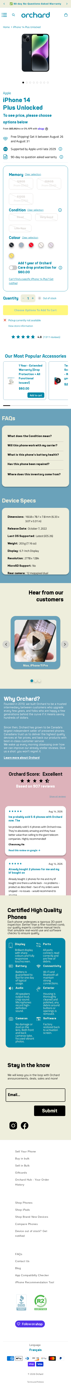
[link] (11, 381)
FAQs (18, 1253)
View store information (20, 326)
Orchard (39, 1374)
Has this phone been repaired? (28, 464)
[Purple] (50, 245)
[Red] (31, 245)
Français (35, 1350)
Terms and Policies (35, 1381)
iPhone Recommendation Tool (34, 1282)
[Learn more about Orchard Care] (60, 267)
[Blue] (21, 245)
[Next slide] (65, 644)
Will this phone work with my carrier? (32, 445)
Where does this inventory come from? (34, 474)
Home (6, 27)
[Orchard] (35, 15)
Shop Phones (24, 1202)
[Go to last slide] (6, 644)
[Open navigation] (4, 15)
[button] (58, 380)
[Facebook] (24, 1125)
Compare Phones (26, 1223)
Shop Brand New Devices (31, 1216)
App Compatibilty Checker (32, 1275)
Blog (18, 1268)
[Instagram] (13, 1125)
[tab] (31, 680)
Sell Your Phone (25, 1151)
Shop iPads (22, 1209)
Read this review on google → (24, 850)
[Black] (11, 245)
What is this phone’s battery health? (33, 454)
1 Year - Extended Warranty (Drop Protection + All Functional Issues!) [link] (30, 374)
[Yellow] (11, 255)
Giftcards (21, 1172)
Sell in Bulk (22, 1165)
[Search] (13, 15)
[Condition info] (60, 210)
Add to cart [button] (36, 395)
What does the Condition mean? (30, 436)
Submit (49, 1111)
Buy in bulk (22, 1158)
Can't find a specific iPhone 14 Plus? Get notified (31, 281)
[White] (41, 245)
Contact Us (22, 1261)
